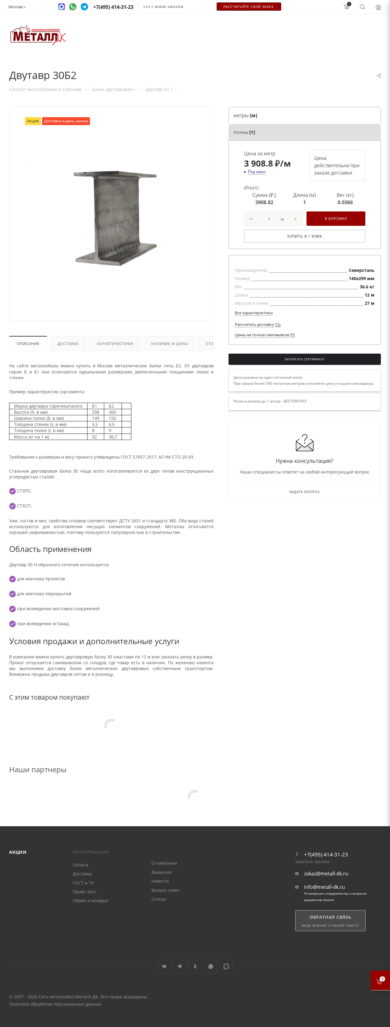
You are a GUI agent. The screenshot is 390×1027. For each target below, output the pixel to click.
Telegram (179, 966)
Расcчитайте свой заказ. (249, 7)
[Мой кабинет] (378, 7)
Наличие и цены (169, 343)
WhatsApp (210, 966)
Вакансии (161, 872)
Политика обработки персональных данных (55, 1004)
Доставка (68, 343)
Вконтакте (164, 966)
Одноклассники (195, 966)
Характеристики (115, 343)
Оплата (80, 865)
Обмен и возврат (91, 900)
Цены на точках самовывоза (262, 334)
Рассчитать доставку (254, 324)
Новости (160, 881)
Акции (18, 852)
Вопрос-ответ (165, 890)
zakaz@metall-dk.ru (326, 873)
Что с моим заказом (163, 7)
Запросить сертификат (304, 359)
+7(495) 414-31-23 (326, 854)
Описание (28, 343)
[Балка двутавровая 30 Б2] (111, 217)
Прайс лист (85, 892)
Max (226, 966)
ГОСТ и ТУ (83, 883)
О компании (164, 863)
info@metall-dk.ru (324, 887)
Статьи (158, 899)
